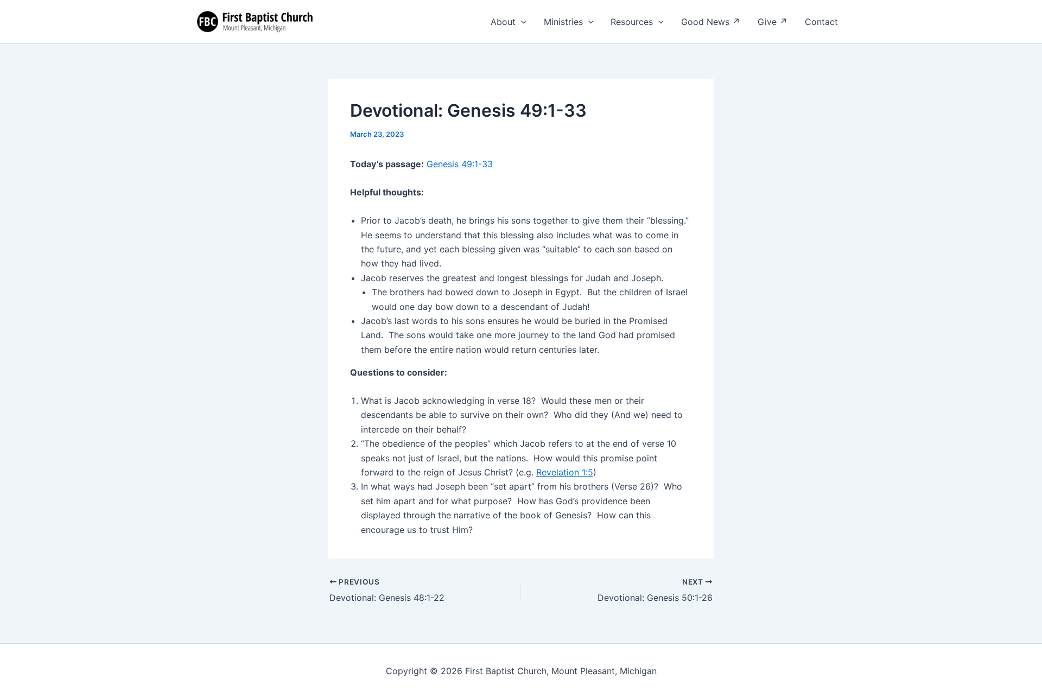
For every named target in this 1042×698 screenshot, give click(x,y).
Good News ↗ (710, 21)
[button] (521, 21)
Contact (821, 21)
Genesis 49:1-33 (460, 163)
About (503, 21)
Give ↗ (772, 21)
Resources (632, 21)
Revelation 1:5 (564, 472)
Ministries (563, 21)
